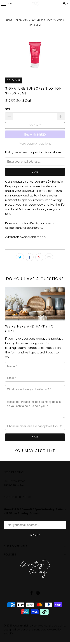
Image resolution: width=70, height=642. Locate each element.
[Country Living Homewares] (35, 3)
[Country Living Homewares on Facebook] (31, 593)
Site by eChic (57, 625)
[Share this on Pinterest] (39, 257)
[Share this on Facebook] (30, 257)
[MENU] (2, 3)
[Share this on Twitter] (20, 257)
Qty (7, 109)
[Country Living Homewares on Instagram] (38, 593)
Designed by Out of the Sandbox (24, 629)
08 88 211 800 (23, 497)
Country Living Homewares (30, 625)
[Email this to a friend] (49, 257)
